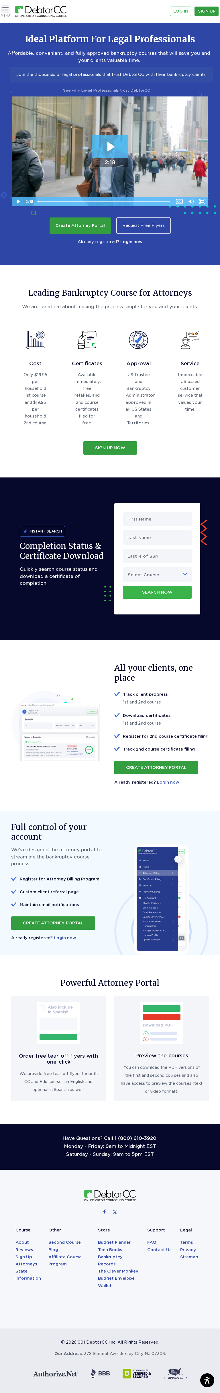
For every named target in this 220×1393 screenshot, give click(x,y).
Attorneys (26, 1264)
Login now (131, 241)
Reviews (24, 1249)
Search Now (157, 592)
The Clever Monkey (118, 1271)
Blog (53, 1249)
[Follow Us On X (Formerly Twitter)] (115, 1211)
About (22, 1242)
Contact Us (159, 1249)
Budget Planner (114, 1242)
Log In (180, 11)
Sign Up (206, 11)
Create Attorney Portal (80, 225)
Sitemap (189, 1257)
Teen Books (110, 1249)
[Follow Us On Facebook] (105, 1211)
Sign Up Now (110, 447)
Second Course (64, 1242)
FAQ (151, 1242)
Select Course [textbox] (143, 574)
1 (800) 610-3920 (135, 1138)
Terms (186, 1242)
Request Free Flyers (143, 225)
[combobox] (157, 575)
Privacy (188, 1249)
